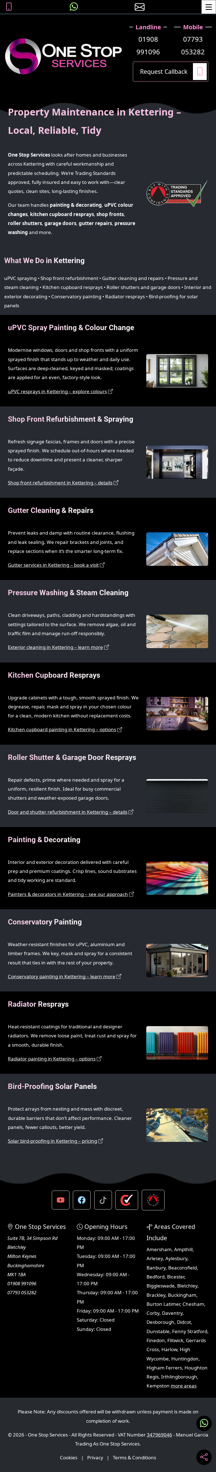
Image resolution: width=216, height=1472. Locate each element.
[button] (60, 1200)
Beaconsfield (182, 1267)
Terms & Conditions (134, 1457)
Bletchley (187, 1285)
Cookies (68, 1457)
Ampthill (183, 1249)
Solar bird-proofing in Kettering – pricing (52, 1141)
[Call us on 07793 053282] (9, 7)
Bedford (156, 1276)
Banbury (156, 1267)
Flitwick (175, 1340)
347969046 (159, 1434)
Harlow (169, 1349)
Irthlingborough (179, 1376)
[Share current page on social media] (204, 1457)
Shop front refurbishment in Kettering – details (60, 482)
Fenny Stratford (189, 1331)
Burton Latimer (163, 1304)
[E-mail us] (140, 7)
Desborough (160, 1322)
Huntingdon (185, 1358)
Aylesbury (176, 1258)
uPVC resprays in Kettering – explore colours (57, 391)
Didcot (184, 1322)
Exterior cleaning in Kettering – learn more (55, 647)
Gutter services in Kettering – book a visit (53, 565)
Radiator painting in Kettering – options (52, 1058)
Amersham (159, 1249)
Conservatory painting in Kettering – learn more (61, 976)
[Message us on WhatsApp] (74, 7)
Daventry (172, 1313)
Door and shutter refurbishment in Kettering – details (67, 812)
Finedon (156, 1340)
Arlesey (155, 1258)
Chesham (193, 1304)
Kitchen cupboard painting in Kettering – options (62, 729)
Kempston (158, 1385)
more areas (184, 1385)
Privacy (95, 1457)
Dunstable (158, 1331)
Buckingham (182, 1295)
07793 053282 (193, 45)
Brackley (156, 1295)
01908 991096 (148, 45)
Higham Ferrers (164, 1367)
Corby (153, 1313)
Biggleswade (161, 1285)
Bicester (175, 1276)
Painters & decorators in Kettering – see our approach (68, 894)
